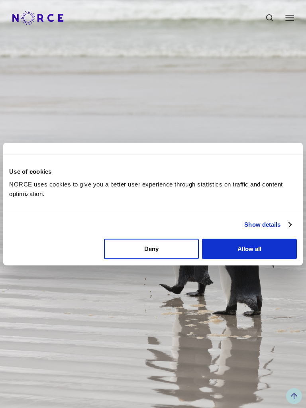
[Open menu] (289, 18)
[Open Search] (269, 18)
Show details (262, 224)
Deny (151, 248)
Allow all (249, 248)
